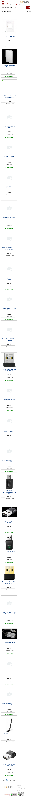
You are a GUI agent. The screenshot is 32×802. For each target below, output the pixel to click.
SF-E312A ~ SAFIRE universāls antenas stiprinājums (9, 96)
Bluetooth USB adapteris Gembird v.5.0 (9, 157)
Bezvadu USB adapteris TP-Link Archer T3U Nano (9, 582)
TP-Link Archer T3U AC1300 (9, 551)
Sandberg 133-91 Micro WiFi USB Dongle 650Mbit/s (9, 764)
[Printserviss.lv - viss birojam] (7, 794)
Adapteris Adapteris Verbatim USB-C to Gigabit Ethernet (9, 643)
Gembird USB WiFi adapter (9, 217)
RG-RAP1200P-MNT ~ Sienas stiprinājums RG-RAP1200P (9, 35)
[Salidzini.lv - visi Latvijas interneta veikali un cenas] (13, 794)
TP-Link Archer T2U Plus (9, 673)
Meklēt (28, 7)
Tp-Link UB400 (9, 187)
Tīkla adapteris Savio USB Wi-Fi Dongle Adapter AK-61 (9, 430)
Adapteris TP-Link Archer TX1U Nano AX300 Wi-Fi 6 (9, 369)
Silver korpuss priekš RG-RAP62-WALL (9, 66)
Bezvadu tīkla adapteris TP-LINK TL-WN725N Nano (9, 248)
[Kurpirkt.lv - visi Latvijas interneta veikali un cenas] (20, 794)
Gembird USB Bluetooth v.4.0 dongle (9, 126)
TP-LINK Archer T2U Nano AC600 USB (9, 400)
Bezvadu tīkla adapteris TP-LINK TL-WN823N (9, 339)
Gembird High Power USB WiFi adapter (9, 278)
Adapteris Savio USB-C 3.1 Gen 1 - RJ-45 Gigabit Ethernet (9, 612)
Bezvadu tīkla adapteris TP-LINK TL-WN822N (9, 704)
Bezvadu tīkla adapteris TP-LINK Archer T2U (9, 461)
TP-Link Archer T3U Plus (9, 733)
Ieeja (19, 4)
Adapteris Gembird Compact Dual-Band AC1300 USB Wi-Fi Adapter (9, 492)
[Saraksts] (30, 11)
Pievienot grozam (10, 43)
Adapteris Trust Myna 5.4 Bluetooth (9, 521)
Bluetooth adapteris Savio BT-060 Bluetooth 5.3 (9, 309)
